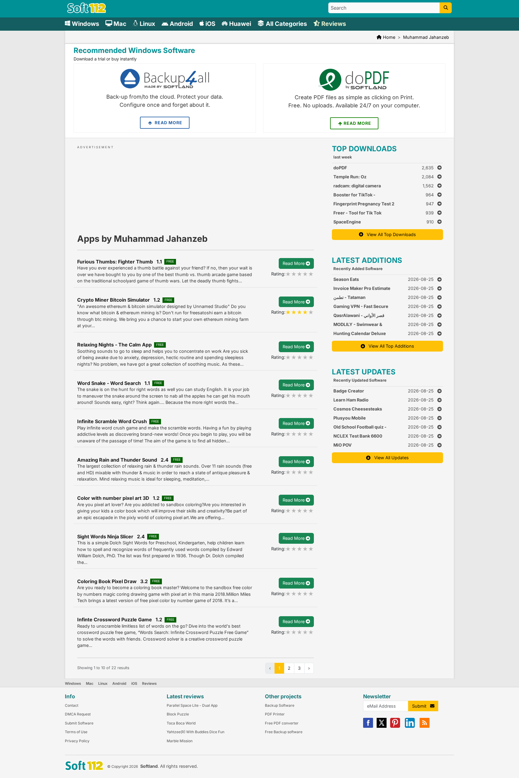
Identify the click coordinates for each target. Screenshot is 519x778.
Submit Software (79, 723)
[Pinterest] (395, 726)
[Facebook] (368, 726)
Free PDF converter (282, 723)
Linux (103, 683)
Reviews (149, 683)
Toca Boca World (181, 723)
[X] (382, 726)
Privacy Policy (77, 741)
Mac (89, 683)
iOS (134, 683)
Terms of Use (76, 732)
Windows (73, 683)
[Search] (446, 7)
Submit (421, 706)
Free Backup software (283, 732)
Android (119, 683)
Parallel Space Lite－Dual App (192, 705)
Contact (71, 705)
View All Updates (390, 457)
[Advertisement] (195, 187)
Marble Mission (180, 741)
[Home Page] (86, 11)
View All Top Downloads (389, 234)
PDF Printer (275, 714)
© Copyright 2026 (122, 766)
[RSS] (424, 726)
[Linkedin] (410, 726)
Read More (167, 122)
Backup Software (279, 705)
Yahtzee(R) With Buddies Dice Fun (195, 732)
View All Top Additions (389, 346)
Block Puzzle (178, 714)
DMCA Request (78, 714)
